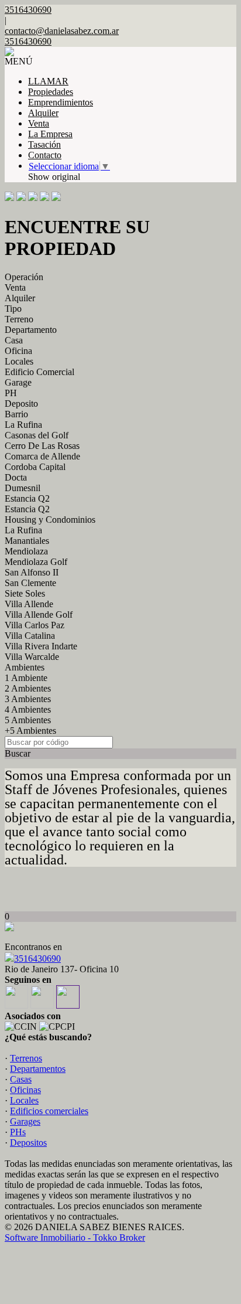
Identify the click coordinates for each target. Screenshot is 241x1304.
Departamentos (38, 1069)
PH (11, 393)
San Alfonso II (31, 572)
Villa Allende (29, 604)
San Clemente (30, 583)
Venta (38, 123)
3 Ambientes (28, 699)
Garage (18, 382)
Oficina (18, 351)
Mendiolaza (26, 551)
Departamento (31, 330)
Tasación (44, 144)
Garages (25, 1121)
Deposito (21, 403)
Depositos (28, 1143)
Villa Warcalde (32, 657)
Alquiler (43, 113)
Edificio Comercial (39, 372)
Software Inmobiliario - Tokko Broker (75, 1237)
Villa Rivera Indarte (41, 646)
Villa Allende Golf (39, 614)
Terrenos (26, 1058)
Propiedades (50, 92)
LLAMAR (48, 81)
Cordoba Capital (35, 467)
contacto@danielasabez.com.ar (62, 31)
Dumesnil (22, 488)
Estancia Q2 (27, 498)
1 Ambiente (26, 678)
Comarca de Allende (42, 456)
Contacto (44, 155)
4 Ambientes (28, 709)
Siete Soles (25, 593)
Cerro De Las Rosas (42, 446)
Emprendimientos (60, 102)
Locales (19, 361)
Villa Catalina (30, 636)
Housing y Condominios (50, 520)
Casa (14, 340)
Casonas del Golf (36, 435)
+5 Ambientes (30, 731)
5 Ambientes (28, 720)
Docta (16, 477)
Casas (21, 1079)
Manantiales (27, 541)
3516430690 (37, 958)
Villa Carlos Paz (34, 625)
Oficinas (25, 1090)
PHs (18, 1132)
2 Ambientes (28, 688)
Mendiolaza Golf (36, 562)
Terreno (19, 319)
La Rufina (23, 425)
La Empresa (50, 134)
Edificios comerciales (49, 1111)
